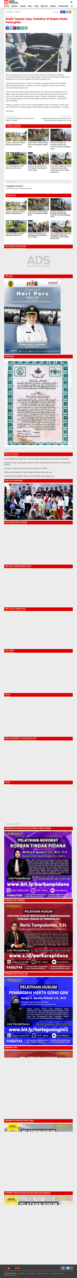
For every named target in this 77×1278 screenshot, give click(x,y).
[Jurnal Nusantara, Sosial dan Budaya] (11, 2)
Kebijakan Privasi (43, 1273)
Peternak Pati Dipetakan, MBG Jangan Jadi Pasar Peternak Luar (28, 472)
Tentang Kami (31, 1273)
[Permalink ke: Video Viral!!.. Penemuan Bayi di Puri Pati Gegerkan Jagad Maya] (38, 135)
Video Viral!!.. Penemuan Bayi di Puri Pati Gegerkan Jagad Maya (38, 145)
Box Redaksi (21, 1273)
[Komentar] (26, 28)
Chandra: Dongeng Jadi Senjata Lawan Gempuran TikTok (25, 468)
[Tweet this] (11, 28)
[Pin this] (14, 28)
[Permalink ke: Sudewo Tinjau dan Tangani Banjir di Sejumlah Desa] (16, 135)
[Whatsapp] (22, 28)
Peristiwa (12, 25)
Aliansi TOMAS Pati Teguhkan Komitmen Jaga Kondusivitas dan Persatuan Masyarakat (36, 459)
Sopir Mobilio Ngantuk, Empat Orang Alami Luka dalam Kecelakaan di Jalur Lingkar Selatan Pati (60, 236)
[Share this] (7, 28)
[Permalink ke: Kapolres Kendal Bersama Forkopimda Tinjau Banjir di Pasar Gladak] (38, 158)
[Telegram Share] (18, 28)
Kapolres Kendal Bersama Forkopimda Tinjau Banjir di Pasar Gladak (37, 168)
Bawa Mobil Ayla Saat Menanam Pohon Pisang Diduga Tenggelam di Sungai (56, 118)
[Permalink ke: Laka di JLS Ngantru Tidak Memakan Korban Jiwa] (16, 158)
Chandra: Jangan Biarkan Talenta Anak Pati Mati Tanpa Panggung (29, 476)
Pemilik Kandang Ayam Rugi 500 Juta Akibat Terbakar (20, 118)
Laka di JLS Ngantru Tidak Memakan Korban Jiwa (15, 234)
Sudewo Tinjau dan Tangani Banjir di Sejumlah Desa (15, 212)
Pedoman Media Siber (57, 1273)
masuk (16, 188)
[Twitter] (67, 12)
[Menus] (71, 2)
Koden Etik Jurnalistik (10, 1275)
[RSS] (70, 12)
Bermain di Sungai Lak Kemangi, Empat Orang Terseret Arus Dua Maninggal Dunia (60, 214)
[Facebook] (62, 12)
